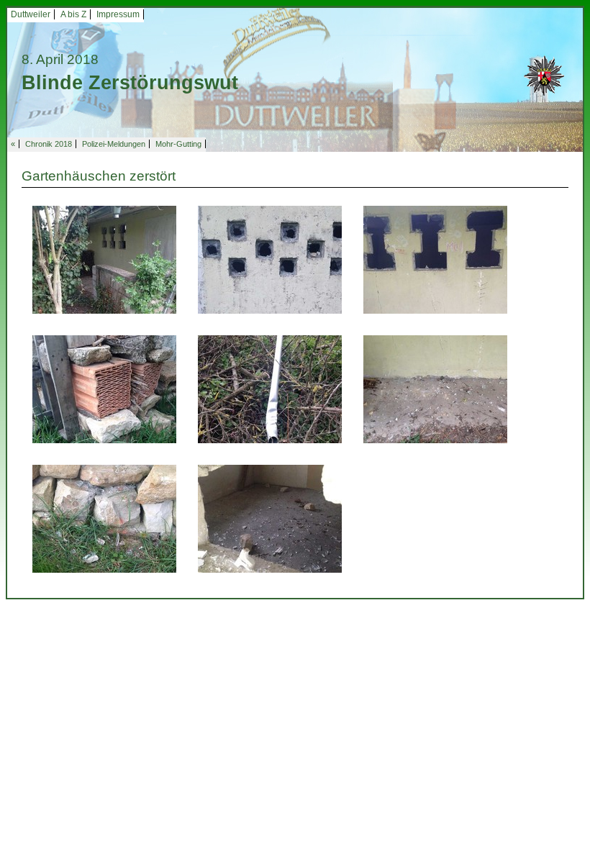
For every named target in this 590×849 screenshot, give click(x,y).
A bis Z (73, 14)
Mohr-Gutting (178, 144)
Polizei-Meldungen (113, 144)
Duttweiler (30, 14)
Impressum (118, 14)
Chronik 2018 (48, 144)
